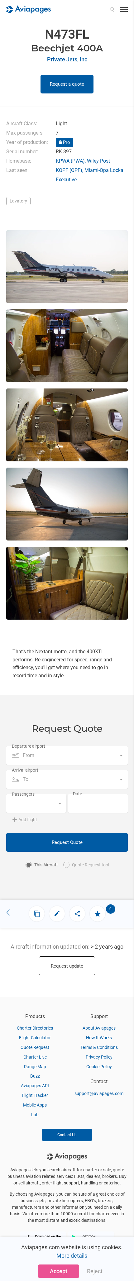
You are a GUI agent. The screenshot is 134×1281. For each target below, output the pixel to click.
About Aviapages (99, 1028)
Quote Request (35, 1047)
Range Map (35, 1066)
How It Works (99, 1037)
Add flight (27, 819)
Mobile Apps (35, 1104)
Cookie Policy (99, 1066)
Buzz (35, 1076)
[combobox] (67, 755)
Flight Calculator (35, 1037)
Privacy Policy (99, 1057)
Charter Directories (35, 1028)
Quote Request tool (90, 864)
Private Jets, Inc (67, 59)
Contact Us (67, 1134)
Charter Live (35, 1057)
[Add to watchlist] (97, 913)
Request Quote (67, 842)
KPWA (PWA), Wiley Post (83, 161)
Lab (35, 1114)
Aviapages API (35, 1085)
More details (71, 1255)
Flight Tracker (35, 1095)
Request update (67, 966)
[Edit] (57, 913)
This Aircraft (46, 864)
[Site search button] (112, 9)
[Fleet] (37, 913)
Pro (66, 142)
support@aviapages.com (98, 1093)
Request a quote (67, 84)
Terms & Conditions (99, 1047)
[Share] (77, 913)
